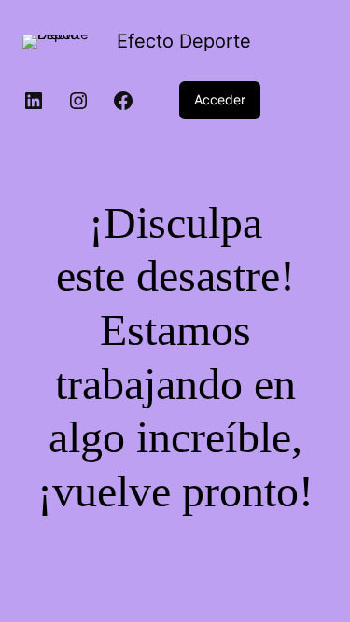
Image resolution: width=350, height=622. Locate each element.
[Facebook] (123, 101)
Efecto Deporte (184, 41)
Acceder (219, 99)
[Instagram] (78, 101)
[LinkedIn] (33, 101)
